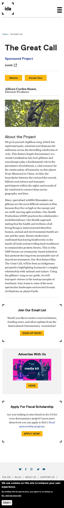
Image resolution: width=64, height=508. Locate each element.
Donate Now (35, 77)
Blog (18, 477)
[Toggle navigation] (59, 9)
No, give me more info (11, 496)
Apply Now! (32, 433)
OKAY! (7, 502)
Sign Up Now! (32, 333)
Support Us (47, 477)
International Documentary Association (8, 9)
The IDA (6, 477)
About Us (30, 477)
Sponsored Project (19, 59)
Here (32, 385)
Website (13, 77)
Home (5, 34)
